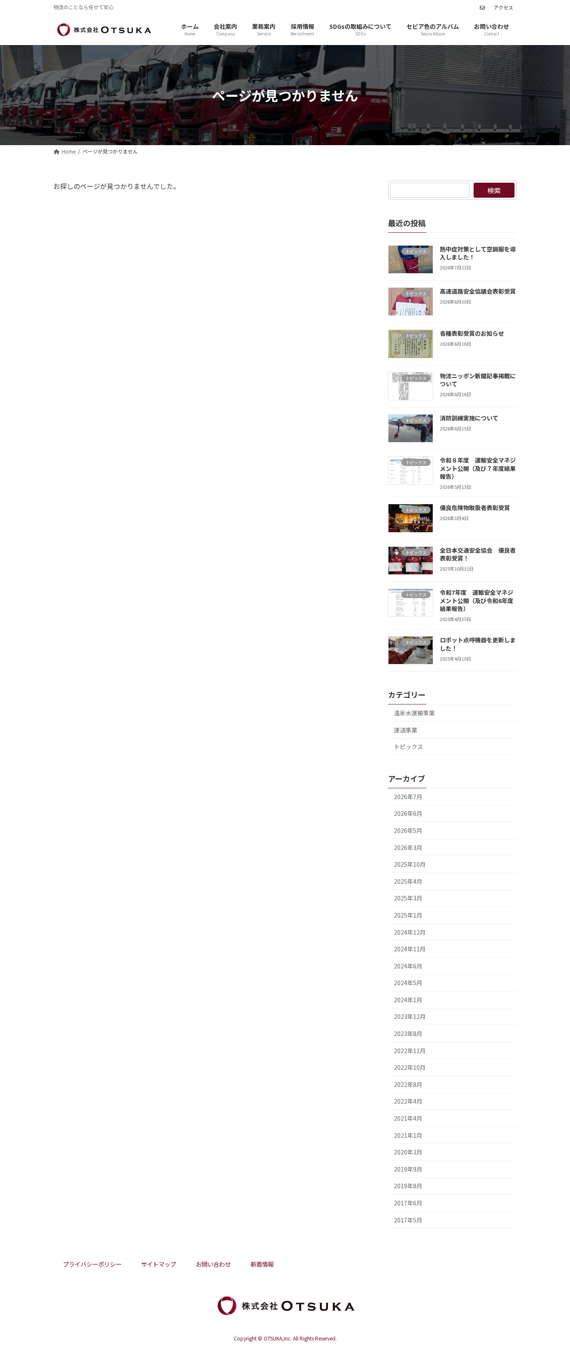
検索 (494, 190)
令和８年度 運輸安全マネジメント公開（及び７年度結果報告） (478, 468)
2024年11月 (410, 949)
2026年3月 (408, 847)
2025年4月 (408, 881)
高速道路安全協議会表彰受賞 (478, 291)
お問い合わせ (213, 1264)
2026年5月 (408, 830)
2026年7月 (408, 796)
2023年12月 (410, 1017)
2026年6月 (408, 814)
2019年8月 (408, 1186)
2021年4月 (408, 1118)
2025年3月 (408, 898)
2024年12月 (410, 932)
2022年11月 (410, 1050)
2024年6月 (408, 966)
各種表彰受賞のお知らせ (472, 333)
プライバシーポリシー (92, 1264)
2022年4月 (408, 1101)
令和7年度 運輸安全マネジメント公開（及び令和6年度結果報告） (476, 600)
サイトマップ (158, 1264)
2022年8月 (408, 1084)
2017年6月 (408, 1203)
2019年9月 (408, 1169)
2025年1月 (408, 915)
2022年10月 (410, 1068)
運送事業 (405, 730)
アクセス (503, 7)
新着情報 (262, 1264)
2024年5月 (408, 983)
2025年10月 (410, 864)
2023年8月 (408, 1033)
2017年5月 (408, 1220)
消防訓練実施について (469, 418)
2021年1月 (408, 1135)
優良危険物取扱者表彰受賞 (475, 508)
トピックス (408, 747)
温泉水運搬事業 (414, 713)
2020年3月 (408, 1152)
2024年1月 (408, 1000)
